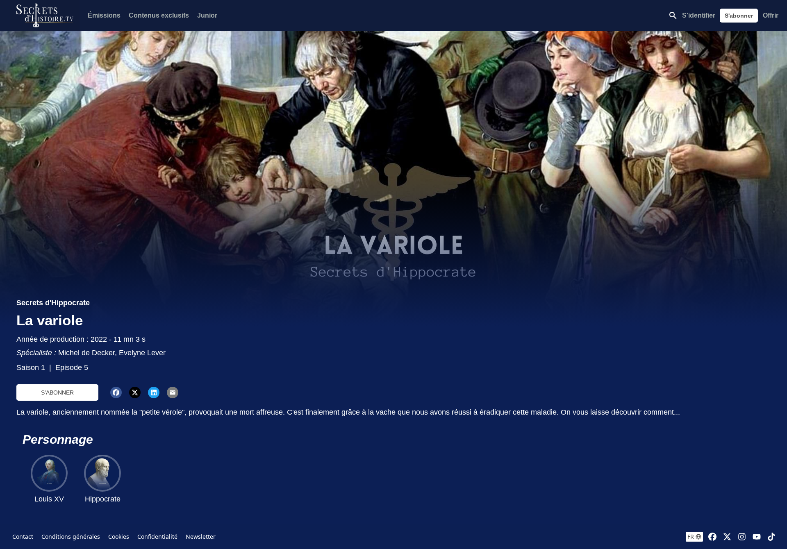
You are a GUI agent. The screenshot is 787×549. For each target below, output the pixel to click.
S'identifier (698, 15)
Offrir (770, 15)
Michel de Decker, (88, 353)
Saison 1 (30, 367)
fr (690, 536)
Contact (22, 536)
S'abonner (739, 15)
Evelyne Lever (142, 353)
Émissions (104, 15)
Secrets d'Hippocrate (53, 303)
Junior (207, 15)
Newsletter (201, 536)
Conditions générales (70, 536)
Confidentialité (157, 536)
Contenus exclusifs (159, 15)
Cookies (118, 536)
